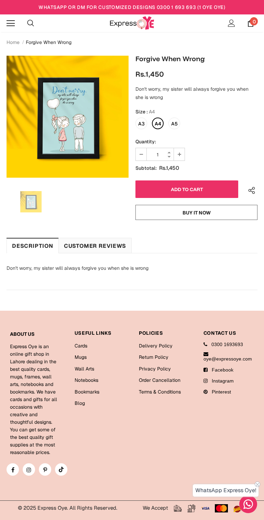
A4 (158, 124)
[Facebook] (13, 469)
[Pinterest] (45, 469)
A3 (141, 124)
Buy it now (197, 213)
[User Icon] (231, 23)
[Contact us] (248, 504)
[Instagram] (29, 469)
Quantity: (145, 142)
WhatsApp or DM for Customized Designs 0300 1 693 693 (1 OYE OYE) (132, 7)
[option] (68, 117)
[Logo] (132, 23)
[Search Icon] (30, 23)
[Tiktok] (61, 469)
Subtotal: (146, 168)
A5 (174, 124)
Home (13, 42)
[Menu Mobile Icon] (11, 23)
